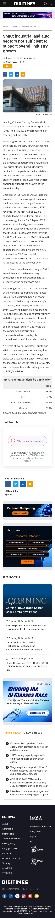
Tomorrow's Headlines (40, 826)
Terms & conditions (11, 838)
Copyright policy (9, 848)
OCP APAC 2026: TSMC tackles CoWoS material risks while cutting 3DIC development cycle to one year (29, 782)
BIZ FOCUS (11, 577)
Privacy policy (8, 843)
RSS (31, 841)
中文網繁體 (7, 868)
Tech (15, 26)
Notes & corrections (12, 858)
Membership (8, 833)
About (5, 823)
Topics (33, 836)
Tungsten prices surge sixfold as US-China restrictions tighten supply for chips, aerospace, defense (29, 770)
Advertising (7, 828)
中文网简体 (7, 873)
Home (6, 26)
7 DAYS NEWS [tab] (33, 732)
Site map (6, 863)
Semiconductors (29, 26)
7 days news (36, 831)
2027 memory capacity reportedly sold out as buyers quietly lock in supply (27, 758)
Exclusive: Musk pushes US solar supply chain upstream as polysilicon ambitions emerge (29, 747)
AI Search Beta (18, 452)
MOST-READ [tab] (13, 732)
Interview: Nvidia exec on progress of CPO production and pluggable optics (29, 793)
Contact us (7, 853)
